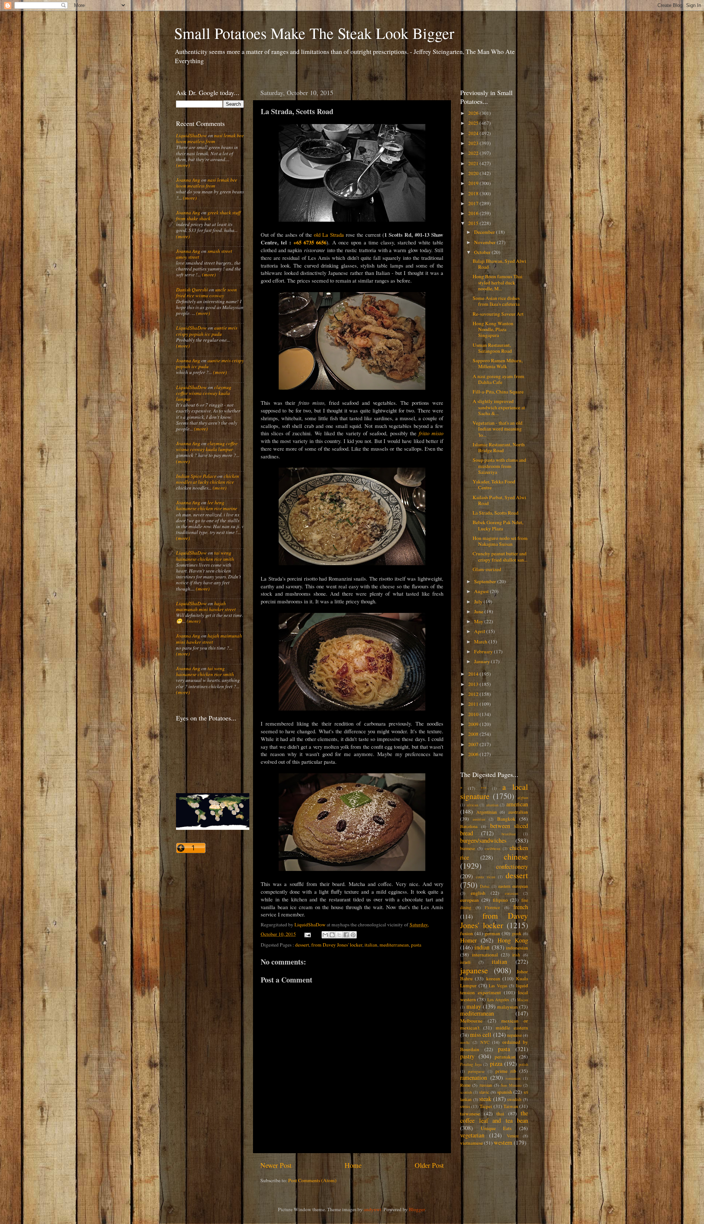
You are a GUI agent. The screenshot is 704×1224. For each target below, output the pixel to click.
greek (516, 933)
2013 (474, 684)
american (517, 804)
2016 (474, 213)
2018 (474, 193)
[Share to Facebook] (346, 934)
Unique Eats (496, 1128)
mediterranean (394, 944)
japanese (474, 970)
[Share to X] (339, 934)
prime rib (505, 1071)
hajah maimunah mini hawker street (206, 606)
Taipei (486, 1106)
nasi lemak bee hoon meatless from (210, 138)
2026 (474, 113)
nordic (465, 1042)
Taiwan (510, 1106)
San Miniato (511, 1085)
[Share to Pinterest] (353, 934)
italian (370, 944)
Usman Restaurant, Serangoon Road (492, 348)
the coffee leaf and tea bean (494, 1117)
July (479, 601)
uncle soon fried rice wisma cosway (206, 292)
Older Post (429, 1165)
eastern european (513, 886)
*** (483, 788)
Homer (468, 940)
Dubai (484, 886)
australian (518, 812)
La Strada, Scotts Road (495, 512)
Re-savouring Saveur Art (498, 313)
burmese (467, 848)
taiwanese (470, 1113)
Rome (465, 1085)
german (492, 933)
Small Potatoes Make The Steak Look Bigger (314, 33)
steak (485, 1099)
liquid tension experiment (494, 989)
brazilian (509, 833)
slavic (484, 1092)
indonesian (517, 947)
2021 (474, 163)
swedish (514, 1099)
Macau (522, 999)
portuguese (476, 1071)
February (484, 651)
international (485, 954)
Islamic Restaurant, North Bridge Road (499, 447)
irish (516, 955)
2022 (474, 153)
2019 (474, 183)
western (503, 1142)
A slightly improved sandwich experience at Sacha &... (499, 407)
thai (500, 1113)
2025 (474, 123)
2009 (474, 724)
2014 (474, 674)
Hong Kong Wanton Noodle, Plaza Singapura (493, 329)
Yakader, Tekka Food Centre (494, 484)
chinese (516, 856)
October (483, 252)
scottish (466, 1092)
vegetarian (472, 1135)
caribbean (492, 848)
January (482, 661)
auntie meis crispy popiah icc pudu (206, 330)
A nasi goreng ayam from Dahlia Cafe (498, 379)
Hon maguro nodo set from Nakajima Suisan (500, 541)
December (485, 232)
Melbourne (471, 1020)
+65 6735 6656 (310, 242)
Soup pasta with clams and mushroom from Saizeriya (499, 466)
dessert (302, 944)
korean (493, 978)
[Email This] (325, 934)
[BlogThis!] (332, 934)
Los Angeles (498, 999)
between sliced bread (494, 829)
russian (486, 1085)
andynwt (372, 1209)
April (480, 631)
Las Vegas (498, 985)
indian (481, 947)
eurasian (511, 893)
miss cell (480, 1035)
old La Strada (329, 234)
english (478, 893)
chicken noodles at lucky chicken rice (207, 479)
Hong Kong (513, 940)
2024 (474, 133)
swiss (465, 1106)
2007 (474, 744)
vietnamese (471, 1143)
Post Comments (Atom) (312, 1180)
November (485, 242)
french (520, 907)
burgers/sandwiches (483, 840)
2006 (474, 754)
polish (523, 1064)
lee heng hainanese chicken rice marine (206, 505)
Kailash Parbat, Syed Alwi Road (499, 500)
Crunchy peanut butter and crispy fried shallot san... (500, 556)
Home (353, 1165)
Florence (492, 907)
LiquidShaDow (191, 135)
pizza (496, 1064)
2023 (474, 143)
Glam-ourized (487, 569)
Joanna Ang (188, 180)
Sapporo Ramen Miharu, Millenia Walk (497, 363)
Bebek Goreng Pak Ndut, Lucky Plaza (498, 525)
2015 (474, 223)
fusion (466, 933)
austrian (479, 819)
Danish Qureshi (192, 289)
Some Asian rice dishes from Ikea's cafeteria (496, 301)
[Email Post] (307, 934)
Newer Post (276, 1165)
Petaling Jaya (471, 1064)
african (472, 804)
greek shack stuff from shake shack (208, 215)
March (481, 641)
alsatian (492, 804)
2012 (474, 694)
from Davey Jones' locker (336, 944)
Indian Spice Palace (196, 476)
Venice (512, 1135)
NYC (484, 1042)
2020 (474, 173)
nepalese (514, 1035)
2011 (474, 704)
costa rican (485, 876)
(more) (183, 165)
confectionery (512, 866)
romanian (513, 1078)
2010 (474, 714)
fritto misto (431, 433)
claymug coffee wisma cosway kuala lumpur (203, 393)
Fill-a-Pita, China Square (498, 391)
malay (473, 1006)
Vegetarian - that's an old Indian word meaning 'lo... (497, 428)
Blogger (417, 1209)
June (479, 611)
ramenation (473, 1078)
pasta (416, 944)
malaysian (507, 1006)
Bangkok (506, 819)
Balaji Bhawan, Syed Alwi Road (499, 264)
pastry (467, 1056)
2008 (474, 734)
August (482, 591)
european (469, 900)
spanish (504, 1092)
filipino (500, 900)
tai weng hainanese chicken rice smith (205, 555)
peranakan (505, 1056)
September (485, 581)
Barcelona (468, 826)
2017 (474, 203)
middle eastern (512, 1027)
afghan (522, 797)
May (479, 621)
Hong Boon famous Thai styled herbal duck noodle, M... (497, 282)
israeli (465, 962)
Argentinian (486, 812)
